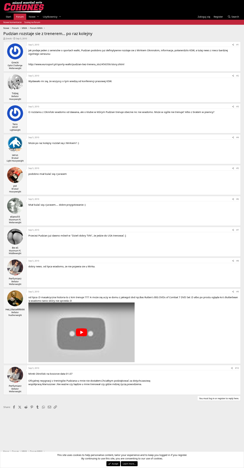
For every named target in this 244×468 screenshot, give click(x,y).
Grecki (9, 38)
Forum (20, 16)
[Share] (233, 45)
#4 (237, 137)
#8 (237, 260)
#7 (237, 230)
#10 (237, 368)
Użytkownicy (50, 16)
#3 (237, 106)
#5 (237, 168)
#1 (237, 44)
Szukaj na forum (32, 22)
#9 (237, 291)
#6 (237, 199)
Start (8, 16)
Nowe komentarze (12, 22)
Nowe (32, 16)
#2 (237, 75)
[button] (38, 17)
